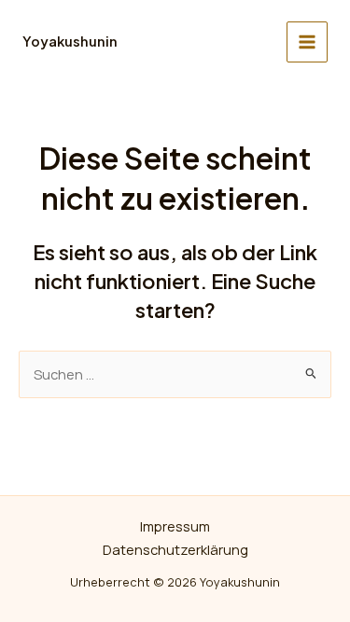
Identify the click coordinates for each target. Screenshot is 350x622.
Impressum (175, 526)
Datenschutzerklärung (175, 549)
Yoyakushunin (70, 41)
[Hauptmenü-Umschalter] (307, 41)
